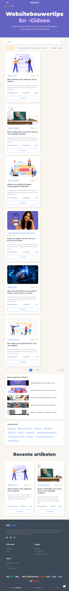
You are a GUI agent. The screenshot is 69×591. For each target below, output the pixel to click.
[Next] (41, 370)
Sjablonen (9, 548)
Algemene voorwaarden (41, 554)
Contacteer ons (10, 568)
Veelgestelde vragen (12, 563)
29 (38, 370)
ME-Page (6, 6)
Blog (7, 565)
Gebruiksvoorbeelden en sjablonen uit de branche (32, 48)
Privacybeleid (38, 551)
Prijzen (8, 551)
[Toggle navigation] (7, 2)
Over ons (37, 548)
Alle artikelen (10, 48)
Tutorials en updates (57, 48)
